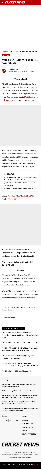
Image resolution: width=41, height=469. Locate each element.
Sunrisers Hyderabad (8, 310)
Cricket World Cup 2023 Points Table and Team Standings (19, 391)
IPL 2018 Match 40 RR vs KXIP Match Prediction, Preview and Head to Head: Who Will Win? (20, 335)
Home (4, 51)
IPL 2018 (14, 51)
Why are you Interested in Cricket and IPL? (19, 188)
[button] (3, 2)
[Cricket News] (15, 2)
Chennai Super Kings (16, 307)
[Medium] (17, 420)
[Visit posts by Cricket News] (4, 71)
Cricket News (14, 69)
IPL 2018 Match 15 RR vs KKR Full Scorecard (19, 343)
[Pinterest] (13, 420)
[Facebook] (3, 420)
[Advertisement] (20, 26)
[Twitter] (7, 420)
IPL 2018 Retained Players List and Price (17, 371)
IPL (8, 51)
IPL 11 (28, 307)
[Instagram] (10, 420)
